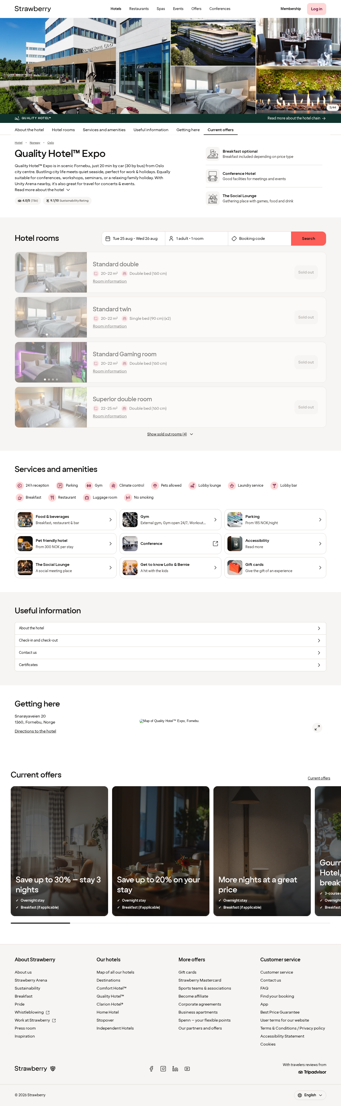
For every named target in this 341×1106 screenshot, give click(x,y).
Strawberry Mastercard (199, 980)
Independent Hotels (115, 1028)
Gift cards (187, 972)
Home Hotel (108, 1012)
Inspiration (25, 1036)
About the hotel (29, 130)
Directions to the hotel (35, 731)
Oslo (50, 143)
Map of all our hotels (115, 972)
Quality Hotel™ (110, 996)
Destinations (108, 980)
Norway (35, 143)
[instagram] (163, 1069)
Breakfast (23, 996)
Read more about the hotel (39, 190)
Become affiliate (193, 996)
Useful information (151, 130)
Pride (19, 1004)
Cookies (268, 1044)
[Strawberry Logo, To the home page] (33, 9)
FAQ (264, 988)
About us (23, 972)
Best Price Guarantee (280, 1012)
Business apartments (198, 1012)
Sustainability (27, 988)
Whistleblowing (29, 1012)
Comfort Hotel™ (112, 988)
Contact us (270, 980)
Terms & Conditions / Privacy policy (292, 1028)
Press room (25, 1028)
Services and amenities (104, 130)
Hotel (18, 143)
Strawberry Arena (31, 980)
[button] (51, 272)
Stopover (105, 1020)
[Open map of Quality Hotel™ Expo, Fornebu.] (317, 728)
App (264, 1004)
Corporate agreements (199, 1004)
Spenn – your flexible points (204, 1020)
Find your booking (277, 996)
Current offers (221, 130)
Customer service (276, 972)
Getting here (188, 130)
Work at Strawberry (32, 1020)
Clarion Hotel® (110, 1004)
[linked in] (175, 1069)
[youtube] (187, 1069)
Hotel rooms (63, 130)
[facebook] (151, 1069)
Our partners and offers (200, 1028)
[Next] (80, 272)
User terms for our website (284, 1020)
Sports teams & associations (204, 988)
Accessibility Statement (282, 1036)
